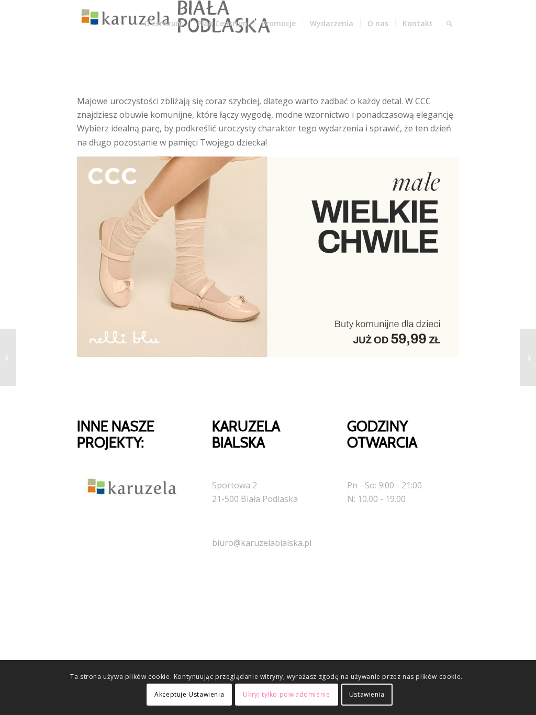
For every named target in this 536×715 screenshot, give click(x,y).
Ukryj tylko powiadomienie (286, 694)
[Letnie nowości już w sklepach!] (528, 357)
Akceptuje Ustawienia (189, 694)
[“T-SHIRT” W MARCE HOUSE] (8, 357)
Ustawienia (367, 694)
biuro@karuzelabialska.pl (261, 543)
